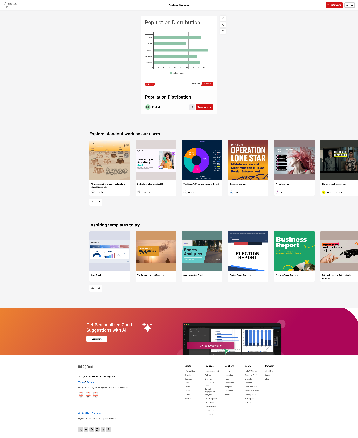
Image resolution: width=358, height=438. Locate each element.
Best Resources (251, 387)
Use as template (334, 5)
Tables (187, 391)
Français (112, 418)
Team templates (211, 398)
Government (229, 383)
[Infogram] (11, 5)
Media (227, 371)
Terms (81, 382)
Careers (268, 375)
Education (229, 391)
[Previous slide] (92, 202)
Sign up (349, 5)
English (81, 418)
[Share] (223, 24)
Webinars (248, 383)
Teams (227, 395)
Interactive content (212, 371)
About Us (269, 371)
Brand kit (208, 379)
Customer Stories (251, 375)
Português (96, 418)
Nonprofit (228, 387)
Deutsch (88, 418)
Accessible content (209, 384)
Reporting (229, 379)
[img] (177, 37)
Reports (188, 375)
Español (105, 418)
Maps (187, 383)
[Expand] (223, 18)
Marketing (229, 375)
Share (150, 84)
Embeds (208, 375)
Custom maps (210, 406)
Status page (249, 398)
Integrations (209, 410)
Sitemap (248, 402)
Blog (267, 379)
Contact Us (83, 413)
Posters (188, 398)
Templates (209, 414)
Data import (209, 402)
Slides (187, 395)
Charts (187, 387)
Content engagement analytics (210, 392)
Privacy (90, 382)
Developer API (250, 395)
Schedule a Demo (252, 391)
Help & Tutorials (251, 371)
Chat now (96, 413)
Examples (249, 379)
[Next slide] (99, 202)
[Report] (223, 31)
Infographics (190, 371)
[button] (179, 73)
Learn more (97, 339)
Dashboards (189, 379)
